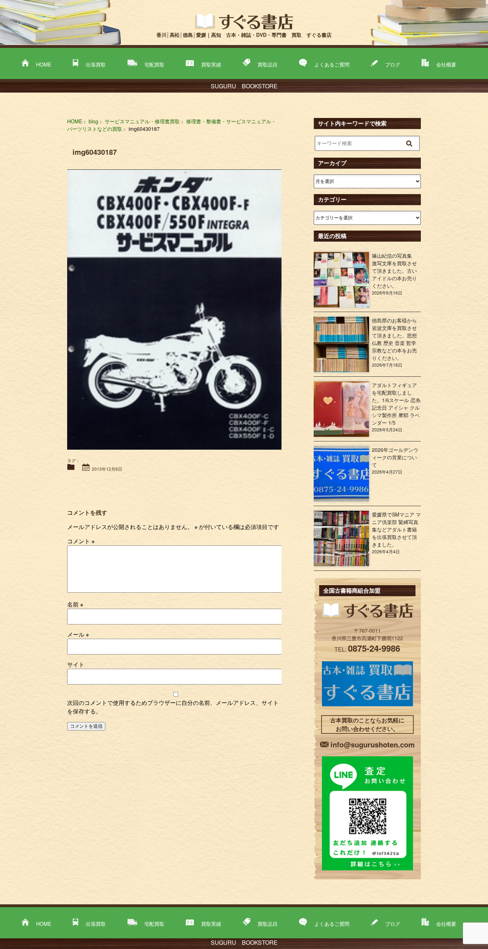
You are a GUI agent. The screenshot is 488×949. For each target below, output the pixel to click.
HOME (43, 64)
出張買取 (96, 64)
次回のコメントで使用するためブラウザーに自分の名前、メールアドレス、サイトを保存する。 (173, 706)
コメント (81, 541)
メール (78, 634)
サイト (75, 664)
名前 (75, 604)
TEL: (367, 649)
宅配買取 (154, 64)
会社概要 (446, 64)
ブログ (392, 64)
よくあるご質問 (331, 64)
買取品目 (268, 64)
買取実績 (211, 64)
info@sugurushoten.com (372, 744)
